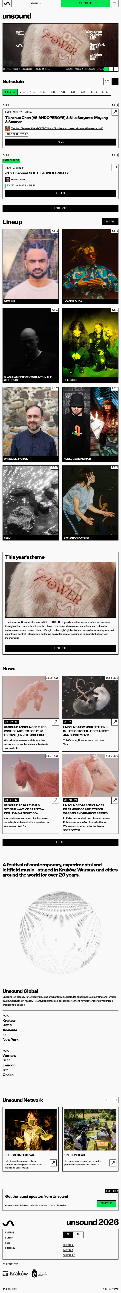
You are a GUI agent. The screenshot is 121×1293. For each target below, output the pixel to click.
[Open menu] (114, 3)
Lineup (8, 1238)
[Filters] (106, 81)
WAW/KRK (34, 3)
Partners (10, 1248)
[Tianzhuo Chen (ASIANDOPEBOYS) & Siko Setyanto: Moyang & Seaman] (115, 112)
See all (110, 222)
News (7, 1243)
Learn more (60, 648)
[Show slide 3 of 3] (115, 69)
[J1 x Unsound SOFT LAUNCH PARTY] (115, 167)
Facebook (68, 1250)
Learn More (60, 208)
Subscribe (106, 1203)
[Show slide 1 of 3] (106, 69)
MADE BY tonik (110, 1289)
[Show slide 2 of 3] (111, 69)
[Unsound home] (7, 3)
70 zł (61, 142)
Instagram (68, 1245)
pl (78, 1235)
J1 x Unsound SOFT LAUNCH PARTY (37, 173)
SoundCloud (69, 1255)
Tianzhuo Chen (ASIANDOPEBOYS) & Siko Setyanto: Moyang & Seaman (56, 120)
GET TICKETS (85, 3)
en (68, 1235)
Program (9, 1233)
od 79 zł (60, 193)
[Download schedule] (115, 81)
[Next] (115, 1100)
